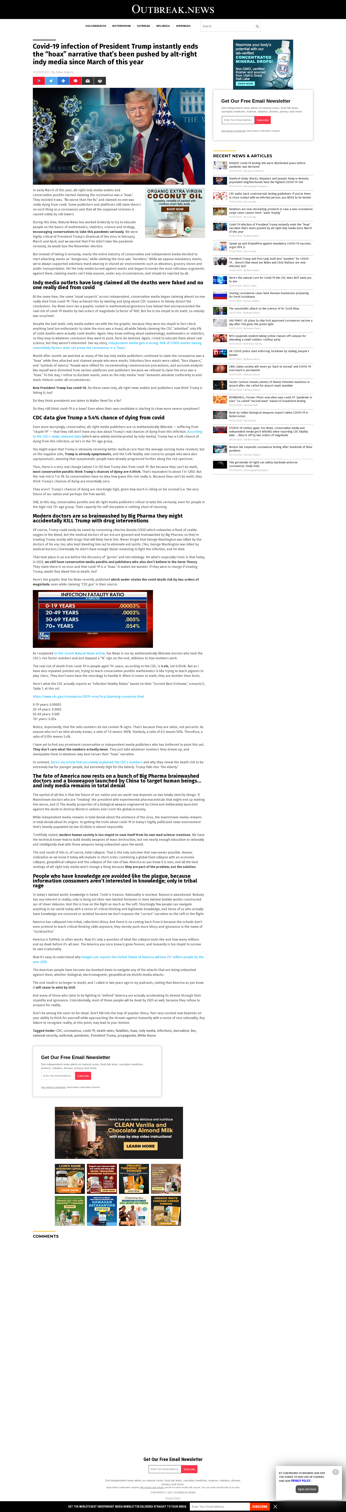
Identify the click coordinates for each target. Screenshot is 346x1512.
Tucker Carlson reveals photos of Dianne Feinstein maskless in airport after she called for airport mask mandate (269, 383)
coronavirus (72, 1031)
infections (164, 1031)
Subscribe (260, 1507)
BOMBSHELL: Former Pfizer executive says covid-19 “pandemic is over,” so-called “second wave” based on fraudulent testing (270, 399)
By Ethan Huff (250, 405)
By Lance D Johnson (254, 171)
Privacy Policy (173, 1498)
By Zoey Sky (250, 201)
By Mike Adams (251, 236)
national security (45, 1035)
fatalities (122, 1031)
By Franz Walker (252, 301)
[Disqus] (119, 1292)
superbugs (183, 26)
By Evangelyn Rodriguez (256, 186)
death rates (105, 1031)
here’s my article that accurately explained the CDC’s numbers (97, 762)
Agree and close (307, 1489)
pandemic (81, 1035)
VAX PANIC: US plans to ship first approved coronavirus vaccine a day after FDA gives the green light (270, 322)
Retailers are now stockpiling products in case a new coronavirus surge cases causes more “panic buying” (271, 210)
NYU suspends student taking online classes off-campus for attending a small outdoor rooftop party (267, 337)
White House (147, 1035)
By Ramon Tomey (252, 328)
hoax (133, 1031)
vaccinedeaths (95, 26)
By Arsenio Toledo (253, 344)
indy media (147, 1031)
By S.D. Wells (250, 286)
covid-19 (89, 1031)
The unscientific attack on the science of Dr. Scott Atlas (264, 308)
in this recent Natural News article (79, 653)
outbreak (143, 26)
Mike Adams (64, 72)
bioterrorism (121, 26)
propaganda (127, 1035)
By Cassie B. (250, 420)
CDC (59, 1031)
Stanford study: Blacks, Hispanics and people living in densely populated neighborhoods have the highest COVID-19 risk (269, 180)
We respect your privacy (152, 1487)
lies (193, 1031)
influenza (163, 26)
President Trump (103, 1035)
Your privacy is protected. (53, 1087)
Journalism (181, 1031)
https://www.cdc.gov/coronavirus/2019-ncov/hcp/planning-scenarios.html (88, 696)
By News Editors (252, 313)
